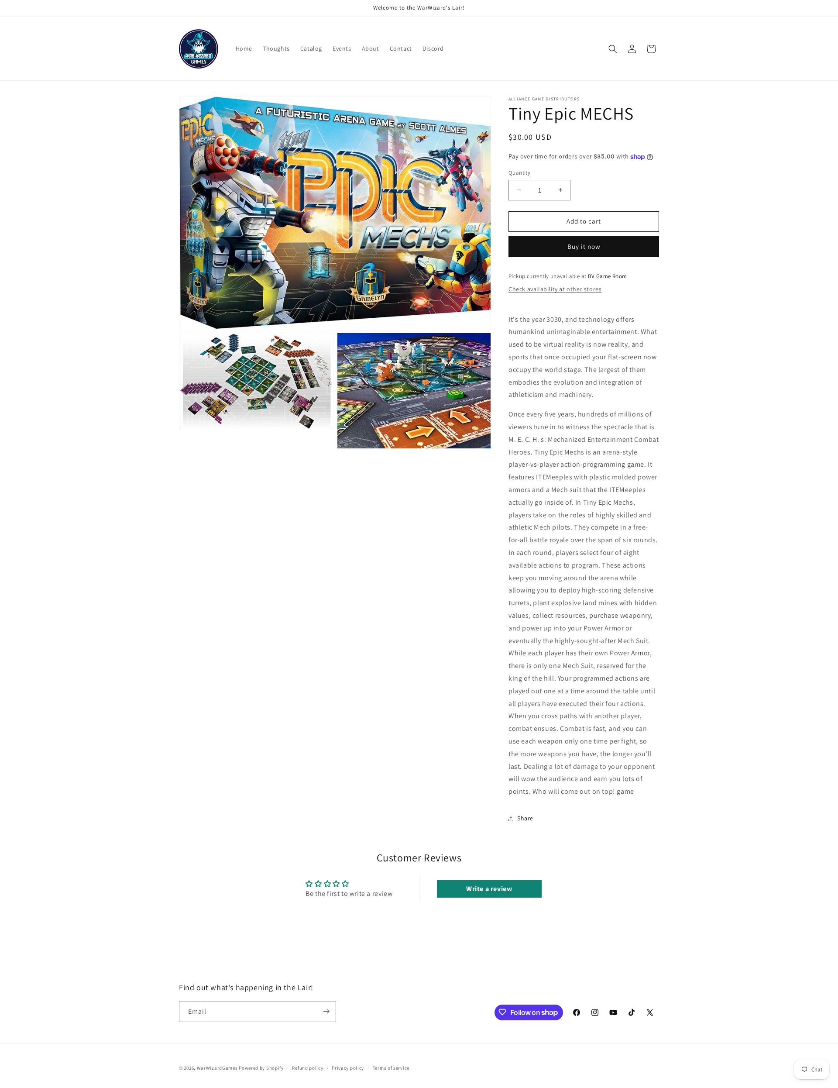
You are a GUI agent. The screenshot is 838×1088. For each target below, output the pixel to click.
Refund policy (307, 1068)
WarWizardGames (217, 1068)
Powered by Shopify (261, 1068)
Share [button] (525, 818)
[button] (612, 49)
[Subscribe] (326, 1011)
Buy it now (584, 246)
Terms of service (391, 1068)
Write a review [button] (489, 888)
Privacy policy (348, 1068)
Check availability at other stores (554, 289)
